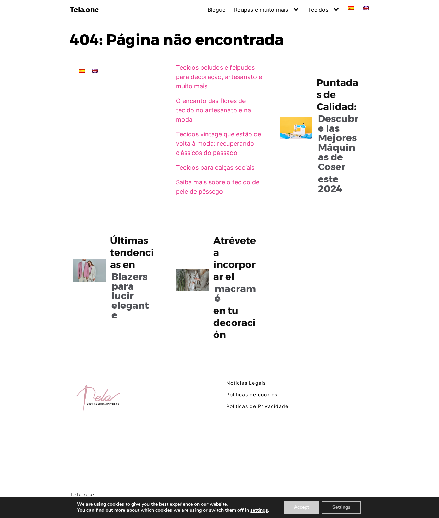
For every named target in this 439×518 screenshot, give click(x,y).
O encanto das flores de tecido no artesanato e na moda (213, 110)
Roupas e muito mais (261, 9)
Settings (341, 507)
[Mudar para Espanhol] (351, 8)
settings (259, 510)
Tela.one (84, 9)
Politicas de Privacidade (257, 406)
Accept (301, 507)
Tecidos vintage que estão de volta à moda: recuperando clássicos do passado (218, 143)
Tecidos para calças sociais (215, 167)
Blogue (216, 9)
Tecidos (318, 9)
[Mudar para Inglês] (366, 8)
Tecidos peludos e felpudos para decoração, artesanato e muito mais (219, 77)
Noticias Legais (246, 383)
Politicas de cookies (251, 394)
